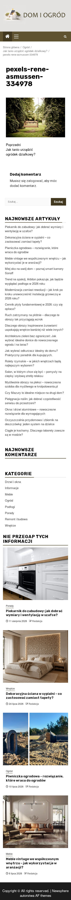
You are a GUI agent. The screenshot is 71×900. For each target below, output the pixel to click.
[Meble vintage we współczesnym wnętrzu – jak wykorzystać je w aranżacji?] (35, 821)
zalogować (34, 181)
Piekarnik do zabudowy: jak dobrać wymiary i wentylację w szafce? (34, 613)
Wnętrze (10, 525)
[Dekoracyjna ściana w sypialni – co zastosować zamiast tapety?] (35, 656)
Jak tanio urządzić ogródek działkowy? (20, 149)
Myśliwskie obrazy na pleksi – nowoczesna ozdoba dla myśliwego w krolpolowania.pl (33, 384)
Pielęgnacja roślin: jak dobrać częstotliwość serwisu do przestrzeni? (33, 401)
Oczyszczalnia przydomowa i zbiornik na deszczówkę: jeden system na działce (31, 422)
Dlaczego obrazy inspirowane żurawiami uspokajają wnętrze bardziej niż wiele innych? (34, 327)
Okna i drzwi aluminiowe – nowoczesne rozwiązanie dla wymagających (30, 411)
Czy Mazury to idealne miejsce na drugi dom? (34, 392)
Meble (9, 494)
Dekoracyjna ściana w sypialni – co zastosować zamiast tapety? (27, 239)
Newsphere (60, 890)
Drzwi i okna (13, 482)
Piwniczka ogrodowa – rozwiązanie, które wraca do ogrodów (34, 778)
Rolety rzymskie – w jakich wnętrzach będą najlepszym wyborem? (33, 363)
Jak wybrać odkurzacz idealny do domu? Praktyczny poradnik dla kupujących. (31, 352)
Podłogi (10, 507)
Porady (9, 513)
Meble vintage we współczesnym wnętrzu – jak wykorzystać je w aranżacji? (35, 260)
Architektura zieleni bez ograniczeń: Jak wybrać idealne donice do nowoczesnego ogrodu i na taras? (31, 340)
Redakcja (37, 621)
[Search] (65, 36)
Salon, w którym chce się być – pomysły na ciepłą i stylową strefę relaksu (33, 373)
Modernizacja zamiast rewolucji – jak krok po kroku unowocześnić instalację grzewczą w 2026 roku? (34, 294)
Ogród (9, 500)
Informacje (12, 488)
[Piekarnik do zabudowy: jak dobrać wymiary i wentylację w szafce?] (35, 573)
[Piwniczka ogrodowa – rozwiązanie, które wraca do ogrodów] (35, 739)
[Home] (7, 36)
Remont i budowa (16, 519)
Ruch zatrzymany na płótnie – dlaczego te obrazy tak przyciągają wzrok (32, 317)
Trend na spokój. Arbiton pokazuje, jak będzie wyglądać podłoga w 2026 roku (34, 281)
